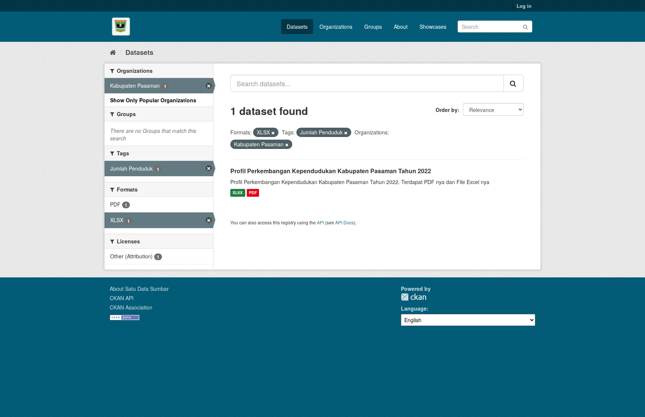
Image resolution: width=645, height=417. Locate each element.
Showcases (433, 26)
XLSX (238, 193)
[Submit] (525, 26)
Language (414, 308)
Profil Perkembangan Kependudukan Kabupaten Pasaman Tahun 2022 (330, 171)
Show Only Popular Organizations (153, 100)
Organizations (336, 26)
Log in (524, 5)
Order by (447, 109)
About (401, 26)
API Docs (344, 222)
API (320, 222)
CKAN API (122, 298)
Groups (373, 26)
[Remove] (273, 133)
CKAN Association (131, 307)
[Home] (113, 52)
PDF (253, 193)
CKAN (413, 297)
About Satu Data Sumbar (139, 288)
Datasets (297, 26)
